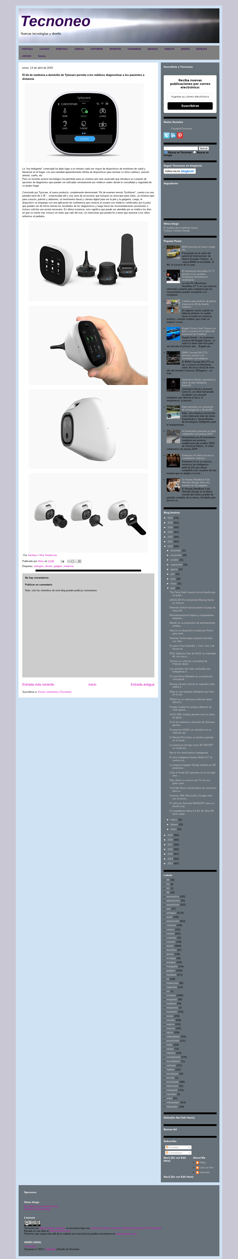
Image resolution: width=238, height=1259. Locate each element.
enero (173, 829)
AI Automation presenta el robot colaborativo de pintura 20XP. (199, 433)
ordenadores (173, 1036)
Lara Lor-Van (206, 1167)
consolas (171, 937)
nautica (170, 1024)
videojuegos (173, 1102)
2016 (170, 849)
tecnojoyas (172, 1073)
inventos (171, 995)
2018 (170, 839)
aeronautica (173, 896)
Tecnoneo (55, 21)
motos (170, 1016)
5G (168, 884)
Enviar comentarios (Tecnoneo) (54, 691)
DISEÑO (185, 49)
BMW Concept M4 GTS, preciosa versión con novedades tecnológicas (195, 355)
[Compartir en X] (76, 561)
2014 (170, 858)
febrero (174, 824)
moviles (171, 1020)
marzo (174, 819)
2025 (170, 522)
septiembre (176, 564)
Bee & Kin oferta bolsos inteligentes (189, 752)
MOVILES (153, 49)
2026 (170, 517)
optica (170, 1032)
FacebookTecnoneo (181, 128)
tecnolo (170, 1077)
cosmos (171, 941)
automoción (173, 921)
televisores (172, 1086)
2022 (170, 536)
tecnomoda (172, 1082)
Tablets (170, 1069)
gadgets (58, 566)
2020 (170, 546)
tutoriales (171, 1094)
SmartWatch (173, 1061)
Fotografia (172, 966)
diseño (48, 566)
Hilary (203, 1162)
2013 (170, 863)
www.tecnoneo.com (60, 1231)
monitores (172, 1011)
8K (168, 892)
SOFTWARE (97, 49)
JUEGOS (26, 56)
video (169, 1098)
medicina (68, 566)
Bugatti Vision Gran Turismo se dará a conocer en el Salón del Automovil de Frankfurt (199, 331)
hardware (171, 974)
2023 (170, 532)
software (171, 1065)
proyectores (173, 1040)
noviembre (176, 555)
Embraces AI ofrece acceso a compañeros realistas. (198, 457)
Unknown (205, 1172)
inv (168, 991)
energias (171, 962)
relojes (170, 1048)
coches (170, 933)
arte (169, 908)
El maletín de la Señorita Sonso (181, 227)
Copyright (50, 1249)
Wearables (172, 1106)
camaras (171, 925)
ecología (171, 958)
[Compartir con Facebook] (79, 561)
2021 (170, 541)
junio (173, 578)
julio (173, 574)
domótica (171, 950)
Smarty (42, 56)
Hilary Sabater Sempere (52, 1228)
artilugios (39, 566)
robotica (171, 1053)
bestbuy (32, 555)
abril (173, 588)
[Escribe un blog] (72, 561)
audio (169, 917)
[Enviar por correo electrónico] (69, 561)
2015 (170, 854)
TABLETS (169, 49)
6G (168, 888)
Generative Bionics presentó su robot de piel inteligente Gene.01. (199, 382)
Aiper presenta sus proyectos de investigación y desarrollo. (197, 408)
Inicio (92, 684)
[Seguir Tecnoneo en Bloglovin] (180, 173)
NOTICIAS (201, 49)
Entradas (173, 1147)
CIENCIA (79, 49)
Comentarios (175, 1152)
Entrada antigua (142, 684)
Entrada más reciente (38, 684)
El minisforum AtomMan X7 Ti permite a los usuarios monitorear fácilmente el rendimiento (198, 275)
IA (168, 979)
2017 (170, 844)
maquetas (172, 999)
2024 (170, 527)
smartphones (174, 1057)
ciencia (170, 929)
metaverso (172, 1007)
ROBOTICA (62, 49)
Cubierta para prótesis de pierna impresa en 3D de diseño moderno (199, 304)
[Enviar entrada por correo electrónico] (62, 561)
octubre (174, 559)
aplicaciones (173, 900)
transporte (172, 1090)
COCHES (44, 49)
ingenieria (172, 987)
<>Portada (30, 1246)
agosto (174, 569)
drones (170, 954)
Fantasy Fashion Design (177, 230)
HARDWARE (134, 49)
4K (168, 880)
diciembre (176, 550)
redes (170, 1044)
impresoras (172, 983)
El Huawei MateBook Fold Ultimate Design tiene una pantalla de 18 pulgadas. (196, 482)
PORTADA (27, 49)
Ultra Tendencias (48, 555)
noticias (171, 1028)
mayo (173, 583)
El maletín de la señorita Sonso (41, 1206)
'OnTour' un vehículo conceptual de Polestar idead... (188, 662)
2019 (170, 835)
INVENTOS (115, 49)
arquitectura (173, 904)
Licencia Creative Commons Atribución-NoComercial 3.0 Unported (125, 1228)
